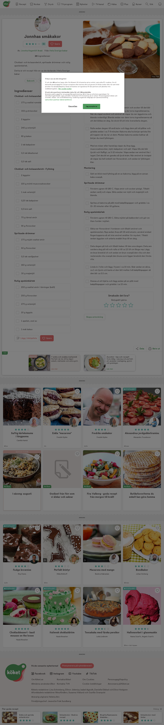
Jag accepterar (91, 106)
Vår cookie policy (65, 89)
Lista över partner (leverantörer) (58, 100)
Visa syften (72, 106)
